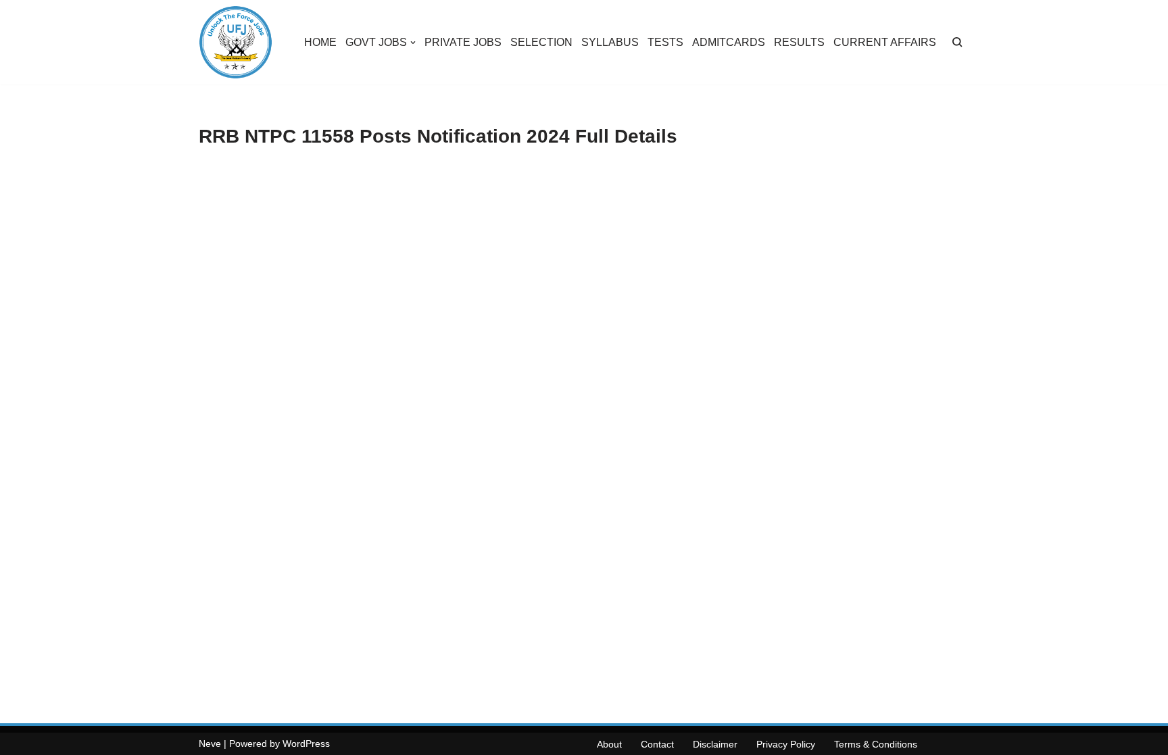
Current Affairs (884, 42)
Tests (665, 42)
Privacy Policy (785, 744)
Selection (541, 42)
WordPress (306, 743)
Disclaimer (715, 744)
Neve (210, 743)
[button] (413, 42)
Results (799, 42)
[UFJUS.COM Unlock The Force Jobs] (235, 42)
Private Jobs (463, 42)
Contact (657, 744)
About (609, 744)
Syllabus (610, 42)
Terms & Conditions (875, 744)
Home (320, 42)
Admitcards (728, 42)
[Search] (957, 42)
